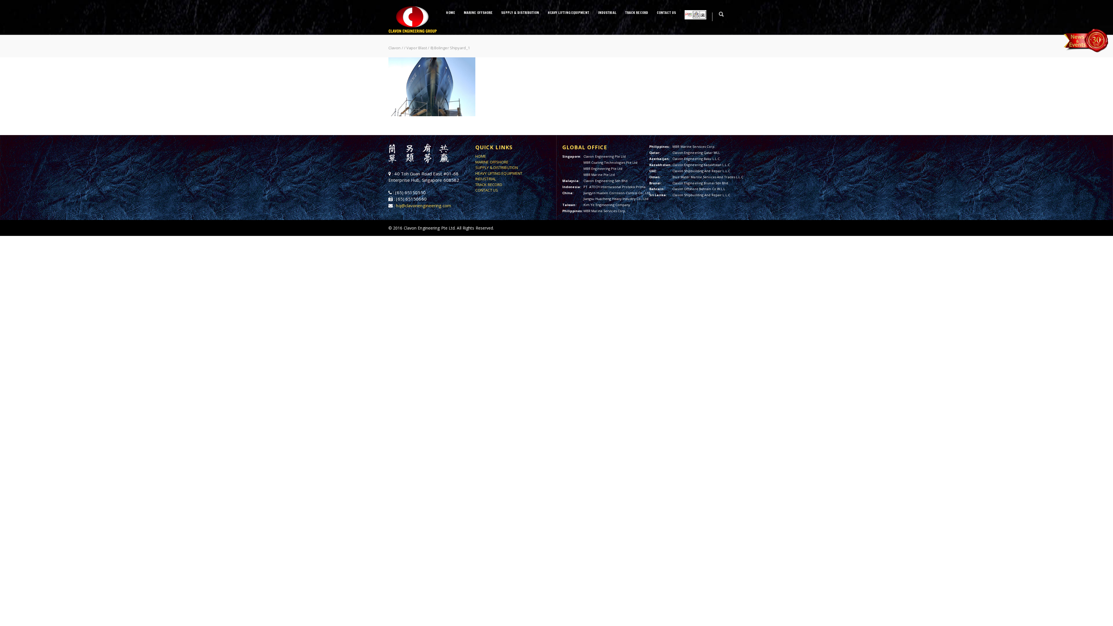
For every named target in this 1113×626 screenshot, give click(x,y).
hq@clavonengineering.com (423, 205)
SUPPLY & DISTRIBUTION (520, 12)
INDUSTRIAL (607, 12)
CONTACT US (666, 12)
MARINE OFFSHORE (478, 12)
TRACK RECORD (636, 12)
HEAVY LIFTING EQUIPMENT (568, 12)
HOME (450, 12)
